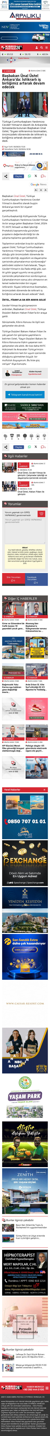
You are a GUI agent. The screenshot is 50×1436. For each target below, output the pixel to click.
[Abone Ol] (38, 184)
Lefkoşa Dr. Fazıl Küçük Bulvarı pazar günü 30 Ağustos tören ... (30, 1355)
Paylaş (18, 176)
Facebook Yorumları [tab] (32, 578)
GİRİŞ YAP (41, 514)
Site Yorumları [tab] (14, 577)
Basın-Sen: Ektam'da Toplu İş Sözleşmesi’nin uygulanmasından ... (31, 1227)
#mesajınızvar (16, 375)
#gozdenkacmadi (34, 374)
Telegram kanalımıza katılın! (26, 395)
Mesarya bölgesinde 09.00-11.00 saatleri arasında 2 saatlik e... (31, 1366)
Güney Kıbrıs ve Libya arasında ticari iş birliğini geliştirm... (30, 1237)
